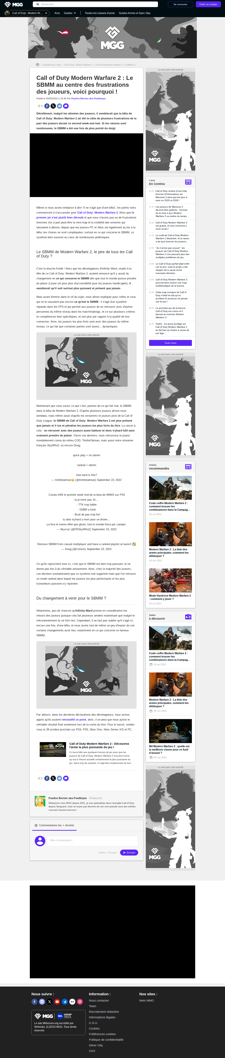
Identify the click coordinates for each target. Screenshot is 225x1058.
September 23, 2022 (109, 480)
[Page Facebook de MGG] (34, 1002)
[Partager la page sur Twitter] (53, 106)
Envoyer (130, 852)
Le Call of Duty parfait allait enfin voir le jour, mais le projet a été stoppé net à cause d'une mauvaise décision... (172, 268)
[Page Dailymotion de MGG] (65, 1002)
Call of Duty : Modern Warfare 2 (78, 65)
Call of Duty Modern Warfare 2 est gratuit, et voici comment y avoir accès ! (171, 225)
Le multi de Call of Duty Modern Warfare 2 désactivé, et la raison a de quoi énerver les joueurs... (172, 238)
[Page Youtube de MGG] (57, 1002)
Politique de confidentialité (106, 1039)
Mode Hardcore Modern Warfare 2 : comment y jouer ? (170, 597)
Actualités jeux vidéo (52, 65)
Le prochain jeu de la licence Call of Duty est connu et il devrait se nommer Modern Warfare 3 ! (170, 313)
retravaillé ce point (74, 719)
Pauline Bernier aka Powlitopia (88, 98)
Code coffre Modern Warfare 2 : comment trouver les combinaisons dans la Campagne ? (170, 506)
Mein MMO (146, 1000)
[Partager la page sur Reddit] (59, 106)
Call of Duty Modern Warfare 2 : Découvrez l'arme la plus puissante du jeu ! (99, 745)
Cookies (94, 1028)
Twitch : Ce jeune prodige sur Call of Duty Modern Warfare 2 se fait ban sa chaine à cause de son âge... (172, 328)
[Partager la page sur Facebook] (47, 106)
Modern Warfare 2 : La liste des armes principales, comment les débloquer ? (169, 552)
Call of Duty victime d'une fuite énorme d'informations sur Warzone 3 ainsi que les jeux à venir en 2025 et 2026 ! (171, 196)
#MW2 (110, 494)
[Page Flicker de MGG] (72, 1002)
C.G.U (93, 1023)
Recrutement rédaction (104, 1011)
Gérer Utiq (96, 1045)
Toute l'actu (170, 343)
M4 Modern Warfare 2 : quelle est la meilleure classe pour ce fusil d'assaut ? (169, 749)
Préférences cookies (102, 1034)
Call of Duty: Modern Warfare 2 (97, 212)
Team (92, 1006)
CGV (92, 1051)
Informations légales (102, 1017)
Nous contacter (99, 1000)
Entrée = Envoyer (108, 852)
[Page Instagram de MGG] (80, 1002)
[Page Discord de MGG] (42, 1002)
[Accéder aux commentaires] (66, 106)
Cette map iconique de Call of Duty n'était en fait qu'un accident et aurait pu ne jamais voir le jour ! (172, 297)
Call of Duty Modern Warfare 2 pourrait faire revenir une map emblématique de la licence (171, 282)
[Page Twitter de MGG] (50, 1002)
